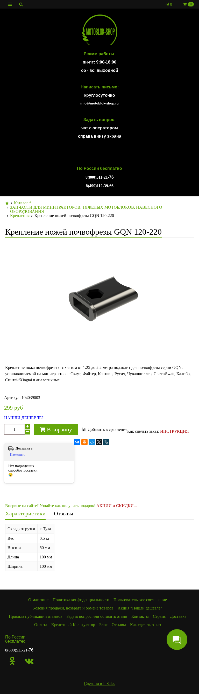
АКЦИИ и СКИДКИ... (116, 505)
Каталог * (22, 203)
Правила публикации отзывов (35, 616)
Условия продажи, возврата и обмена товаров (73, 608)
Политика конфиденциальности (81, 600)
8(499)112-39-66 (99, 186)
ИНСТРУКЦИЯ (174, 431)
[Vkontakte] (29, 661)
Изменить (17, 455)
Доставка (178, 616)
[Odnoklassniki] (12, 661)
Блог (103, 624)
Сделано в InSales (99, 683)
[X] (99, 442)
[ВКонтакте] (77, 442)
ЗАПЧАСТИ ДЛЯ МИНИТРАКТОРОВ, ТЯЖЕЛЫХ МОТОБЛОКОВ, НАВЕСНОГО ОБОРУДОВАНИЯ (86, 209)
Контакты (140, 616)
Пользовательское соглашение (140, 600)
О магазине (38, 600)
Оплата (40, 624)
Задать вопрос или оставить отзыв (97, 616)
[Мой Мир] (92, 442)
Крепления (20, 216)
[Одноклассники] (84, 442)
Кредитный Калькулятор (73, 624)
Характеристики (25, 513)
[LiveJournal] (106, 442)
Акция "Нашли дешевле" (140, 608)
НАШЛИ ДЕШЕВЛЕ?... (25, 418)
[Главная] (7, 203)
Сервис (159, 616)
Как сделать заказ (145, 624)
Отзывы (63, 513)
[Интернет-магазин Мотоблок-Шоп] (99, 30)
